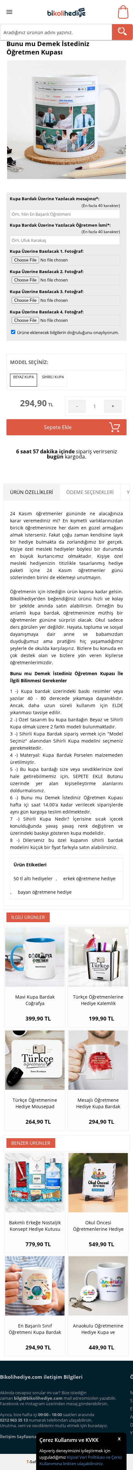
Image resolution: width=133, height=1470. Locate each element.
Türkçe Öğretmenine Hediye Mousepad (35, 1103)
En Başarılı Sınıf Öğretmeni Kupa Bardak (35, 1329)
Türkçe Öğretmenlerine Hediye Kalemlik (98, 1000)
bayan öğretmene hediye (45, 892)
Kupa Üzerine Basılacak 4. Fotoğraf (46, 312)
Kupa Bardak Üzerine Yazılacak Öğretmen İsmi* (59, 225)
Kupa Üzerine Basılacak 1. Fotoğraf (46, 251)
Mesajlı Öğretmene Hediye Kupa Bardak (98, 1103)
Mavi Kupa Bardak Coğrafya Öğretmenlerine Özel (35, 1000)
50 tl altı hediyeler (33, 878)
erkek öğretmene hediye (89, 878)
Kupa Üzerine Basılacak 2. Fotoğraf (46, 271)
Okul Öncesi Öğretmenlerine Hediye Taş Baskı (98, 1225)
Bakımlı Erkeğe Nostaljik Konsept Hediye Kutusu (35, 1225)
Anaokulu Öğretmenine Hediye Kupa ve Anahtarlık (98, 1329)
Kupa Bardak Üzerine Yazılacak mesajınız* (54, 199)
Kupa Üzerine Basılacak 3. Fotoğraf (46, 291)
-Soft (32, 1462)
